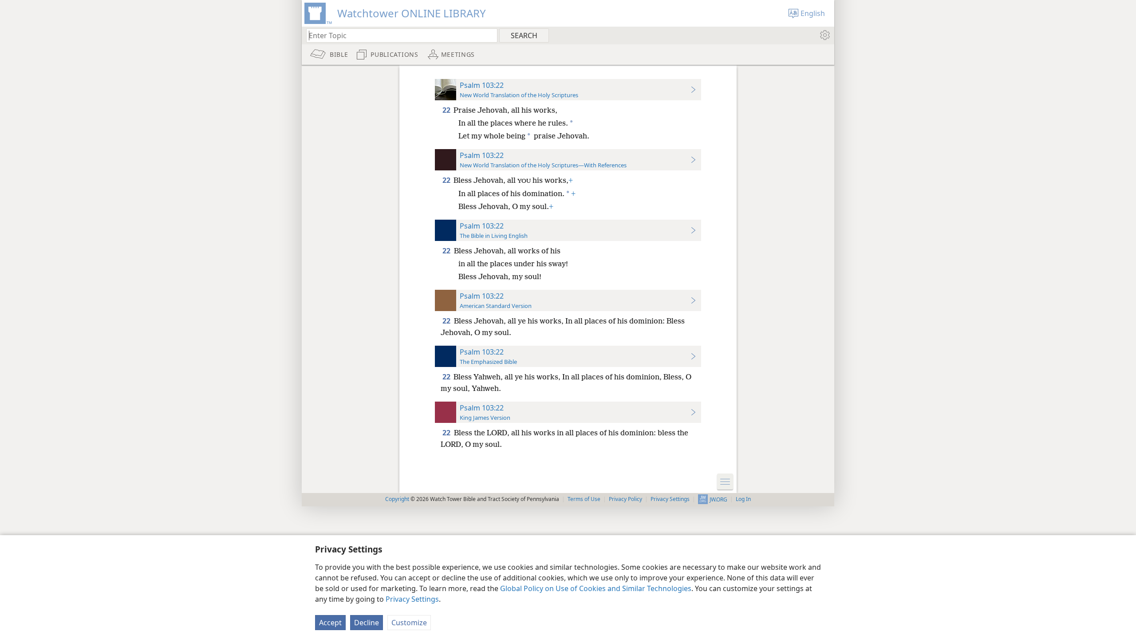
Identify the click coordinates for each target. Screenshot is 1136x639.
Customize (409, 622)
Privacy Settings (412, 599)
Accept (330, 622)
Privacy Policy (625, 499)
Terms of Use (584, 499)
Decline (366, 622)
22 (447, 110)
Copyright (397, 499)
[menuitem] (824, 35)
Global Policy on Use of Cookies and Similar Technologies (595, 588)
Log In (743, 499)
